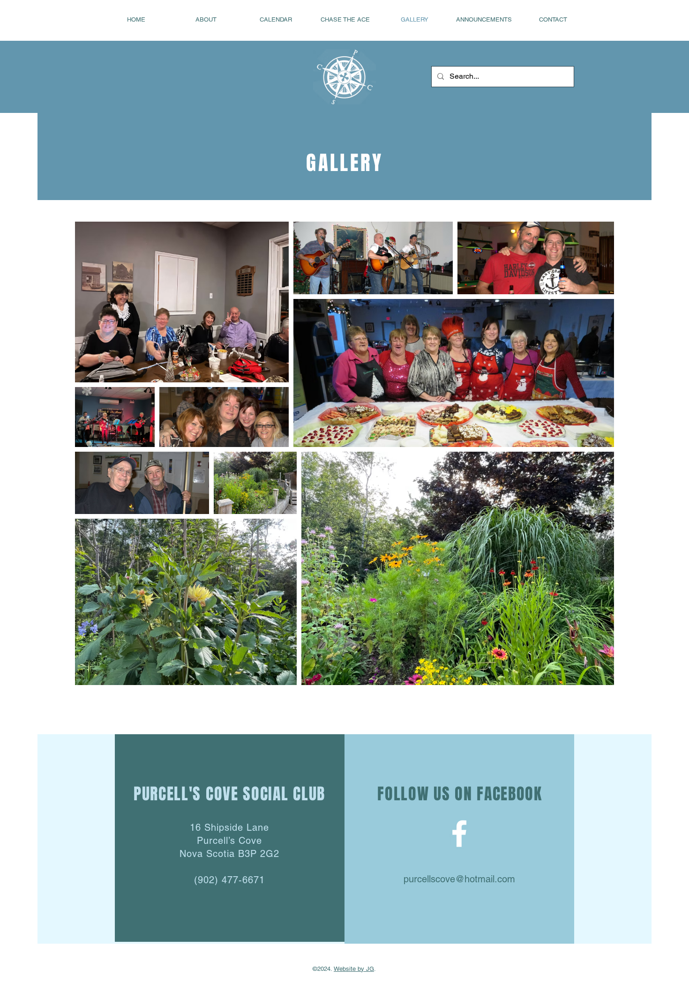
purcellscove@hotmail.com (459, 879)
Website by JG (354, 968)
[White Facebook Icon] (459, 833)
